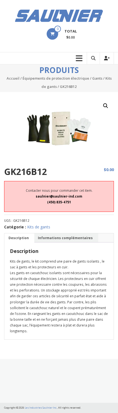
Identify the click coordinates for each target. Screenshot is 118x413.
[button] (106, 106)
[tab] (18, 237)
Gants (97, 78)
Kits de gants (38, 227)
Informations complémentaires (65, 238)
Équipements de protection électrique (56, 78)
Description (19, 238)
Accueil (13, 78)
